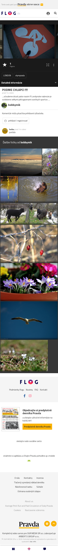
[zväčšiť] (47, 65)
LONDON (7, 75)
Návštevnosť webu (23, 486)
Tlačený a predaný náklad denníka (29, 482)
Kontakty (28, 477)
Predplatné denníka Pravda (37, 426)
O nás (17, 477)
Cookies (17, 510)
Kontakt (43, 389)
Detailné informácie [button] (11, 82)
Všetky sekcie (33, 4)
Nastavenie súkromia (34, 510)
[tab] (29, 81)
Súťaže (39, 486)
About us (29, 501)
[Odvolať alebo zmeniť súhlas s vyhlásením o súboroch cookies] (47, 523)
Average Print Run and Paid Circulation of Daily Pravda (29, 505)
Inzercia (40, 477)
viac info (33, 541)
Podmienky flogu (16, 389)
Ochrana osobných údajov (29, 491)
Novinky (29, 389)
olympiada (20, 75)
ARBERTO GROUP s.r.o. (29, 536)
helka (11, 129)
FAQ (36, 389)
